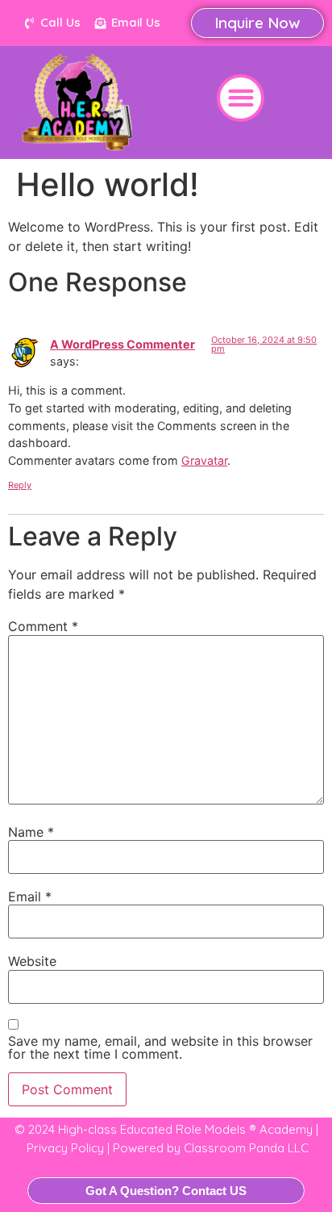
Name (31, 831)
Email (30, 896)
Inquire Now (257, 22)
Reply (19, 485)
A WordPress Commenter (122, 344)
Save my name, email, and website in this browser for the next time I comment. (160, 1047)
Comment (43, 626)
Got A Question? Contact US (166, 1190)
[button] (240, 98)
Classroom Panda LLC (246, 1148)
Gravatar (204, 460)
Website (32, 961)
